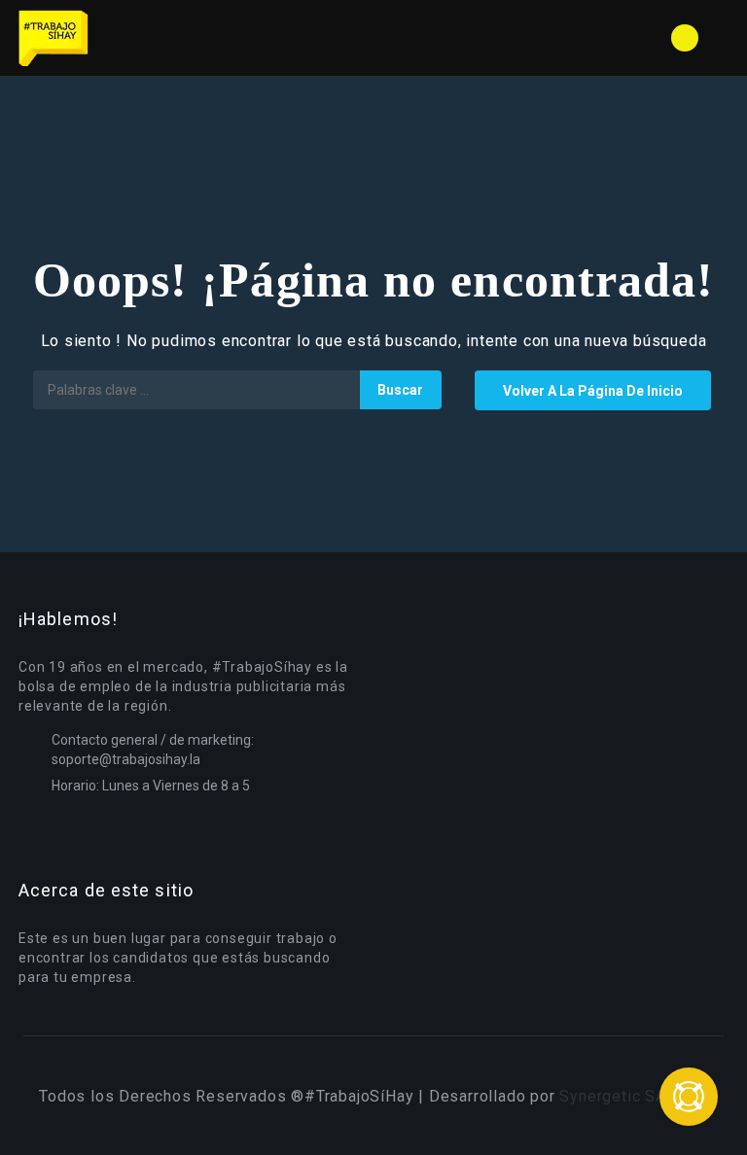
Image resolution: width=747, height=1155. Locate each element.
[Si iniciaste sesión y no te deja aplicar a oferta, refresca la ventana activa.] (688, 1097)
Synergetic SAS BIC (633, 1096)
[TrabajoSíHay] (194, 38)
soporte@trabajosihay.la (126, 759)
